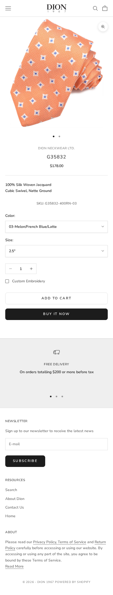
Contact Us (14, 507)
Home (10, 516)
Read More (14, 566)
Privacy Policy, (45, 541)
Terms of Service (72, 541)
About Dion (14, 498)
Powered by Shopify (72, 582)
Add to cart (57, 298)
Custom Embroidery (28, 281)
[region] (56, 368)
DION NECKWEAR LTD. (56, 148)
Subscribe (25, 461)
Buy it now (56, 314)
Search (11, 489)
